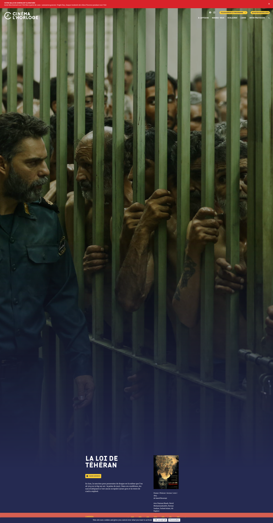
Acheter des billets (260, 12)
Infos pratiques (257, 18)
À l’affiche (203, 18)
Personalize (174, 520)
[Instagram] (214, 13)
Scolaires (232, 18)
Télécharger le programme (232, 12)
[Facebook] (210, 13)
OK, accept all (160, 520)
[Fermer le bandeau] (269, 4)
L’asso (243, 18)
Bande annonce (94, 476)
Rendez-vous (218, 18)
